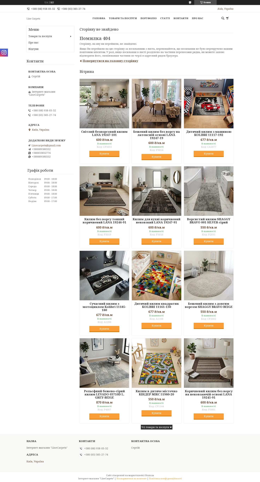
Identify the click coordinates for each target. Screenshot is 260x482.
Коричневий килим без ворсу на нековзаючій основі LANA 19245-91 (209, 394)
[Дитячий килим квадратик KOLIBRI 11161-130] (156, 275)
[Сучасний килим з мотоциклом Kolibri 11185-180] (104, 275)
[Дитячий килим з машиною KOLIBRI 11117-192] (208, 103)
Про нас (197, 18)
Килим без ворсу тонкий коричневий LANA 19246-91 (104, 221)
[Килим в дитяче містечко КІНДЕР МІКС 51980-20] (156, 363)
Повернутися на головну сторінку (110, 61)
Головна (99, 18)
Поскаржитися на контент (131, 478)
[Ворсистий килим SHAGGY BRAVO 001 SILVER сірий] (208, 191)
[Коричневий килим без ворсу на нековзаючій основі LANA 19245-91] (208, 363)
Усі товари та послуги (155, 427)
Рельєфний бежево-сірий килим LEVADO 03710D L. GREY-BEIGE (104, 394)
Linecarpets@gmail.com (46, 145)
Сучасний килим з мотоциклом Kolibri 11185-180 (104, 307)
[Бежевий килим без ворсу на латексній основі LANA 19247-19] (156, 103)
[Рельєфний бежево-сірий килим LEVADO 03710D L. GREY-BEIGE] (104, 363)
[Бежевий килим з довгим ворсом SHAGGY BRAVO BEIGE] (208, 275)
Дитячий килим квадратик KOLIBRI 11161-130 (156, 305)
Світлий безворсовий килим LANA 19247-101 (104, 133)
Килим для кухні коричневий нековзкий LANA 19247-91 (156, 221)
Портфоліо (148, 18)
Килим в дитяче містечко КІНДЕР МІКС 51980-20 (156, 393)
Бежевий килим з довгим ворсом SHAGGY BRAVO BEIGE (209, 305)
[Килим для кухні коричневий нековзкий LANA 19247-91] (156, 191)
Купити (104, 153)
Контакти (181, 18)
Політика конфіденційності (165, 478)
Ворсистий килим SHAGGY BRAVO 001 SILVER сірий (208, 221)
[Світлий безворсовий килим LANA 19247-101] (104, 103)
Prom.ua (149, 475)
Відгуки (33, 49)
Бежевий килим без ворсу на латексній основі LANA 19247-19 (156, 135)
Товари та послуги (123, 18)
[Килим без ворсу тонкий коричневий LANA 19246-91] (104, 191)
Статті (165, 18)
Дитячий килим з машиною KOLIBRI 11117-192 (208, 133)
